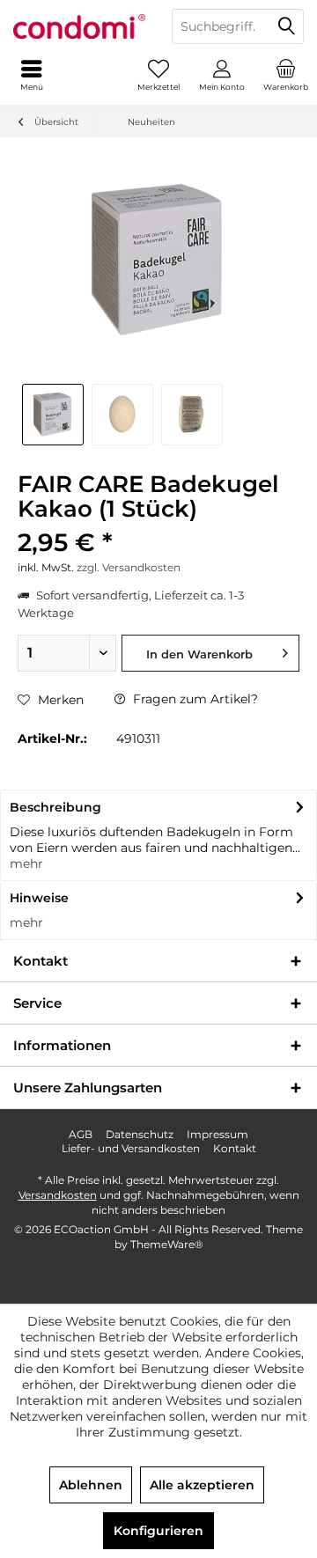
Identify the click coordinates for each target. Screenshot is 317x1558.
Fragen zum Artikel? (193, 699)
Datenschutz (139, 1134)
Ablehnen (90, 1485)
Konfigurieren (158, 1531)
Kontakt (234, 1148)
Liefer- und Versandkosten (131, 1148)
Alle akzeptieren (202, 1485)
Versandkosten (57, 1195)
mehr (26, 863)
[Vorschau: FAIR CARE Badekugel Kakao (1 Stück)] (53, 414)
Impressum (217, 1134)
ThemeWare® (166, 1244)
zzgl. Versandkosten (129, 567)
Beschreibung (55, 807)
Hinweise (39, 898)
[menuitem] (285, 75)
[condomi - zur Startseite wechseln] (79, 26)
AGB (80, 1134)
